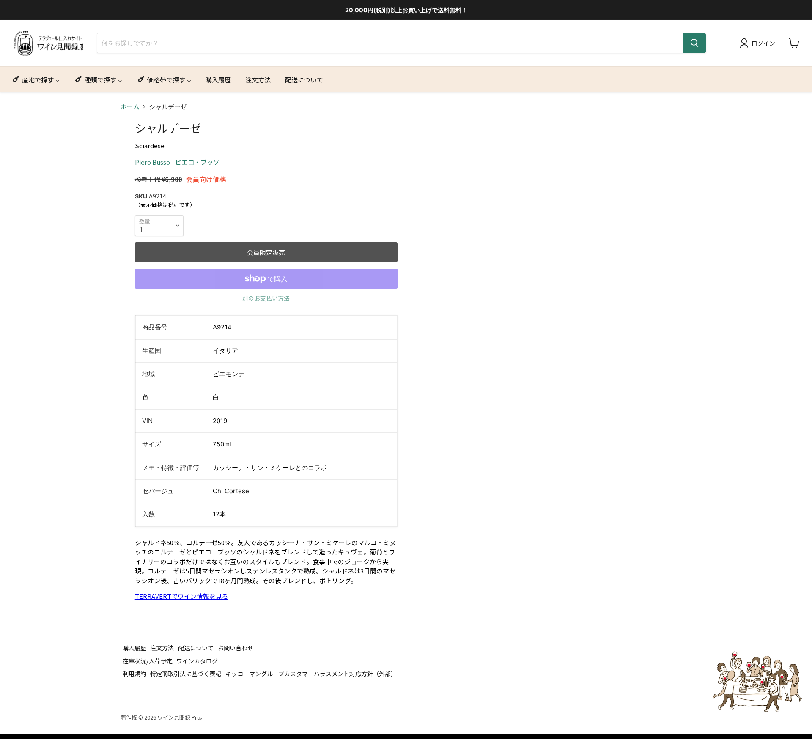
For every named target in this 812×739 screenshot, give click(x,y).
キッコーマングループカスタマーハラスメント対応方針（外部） (311, 673)
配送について (196, 648)
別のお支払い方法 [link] (266, 298)
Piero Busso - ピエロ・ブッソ (177, 162)
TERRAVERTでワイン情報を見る (181, 596)
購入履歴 (134, 648)
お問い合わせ (235, 648)
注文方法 (162, 648)
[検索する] (694, 43)
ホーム (130, 106)
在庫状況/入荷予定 (148, 660)
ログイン (763, 43)
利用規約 (134, 673)
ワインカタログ (197, 660)
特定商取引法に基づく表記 (185, 673)
